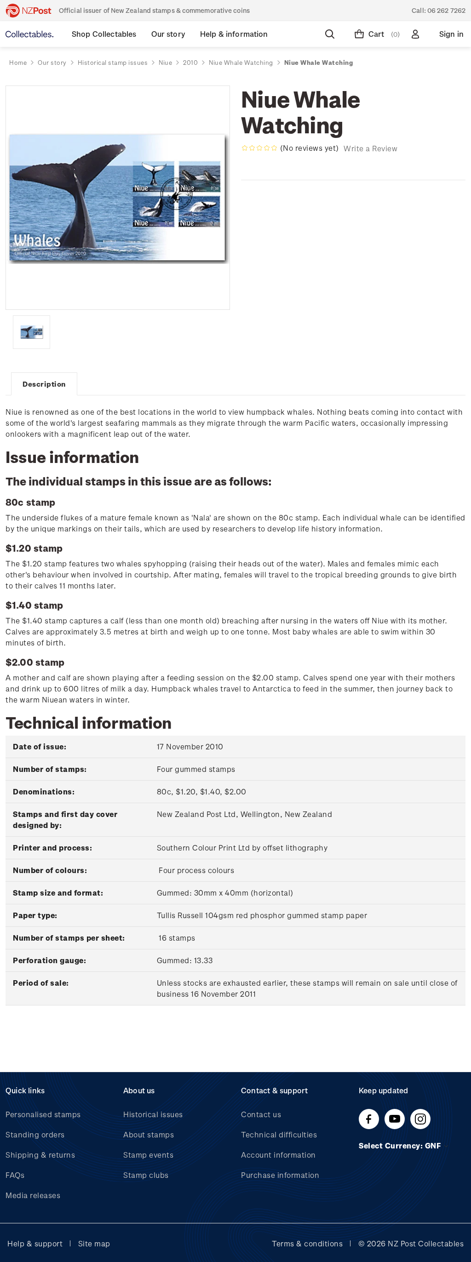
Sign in (451, 33)
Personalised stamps (43, 1114)
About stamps (148, 1134)
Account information (278, 1154)
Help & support (35, 1243)
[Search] (331, 34)
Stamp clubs (146, 1175)
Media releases (33, 1195)
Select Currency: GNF (401, 1145)
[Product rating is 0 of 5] (259, 148)
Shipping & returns (40, 1154)
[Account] (417, 34)
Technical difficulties (279, 1134)
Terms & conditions (307, 1243)
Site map (94, 1243)
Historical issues (153, 1114)
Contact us (261, 1114)
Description (44, 384)
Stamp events (148, 1154)
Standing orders (35, 1134)
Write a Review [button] (370, 148)
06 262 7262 (446, 10)
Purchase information (280, 1175)
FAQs (15, 1175)
